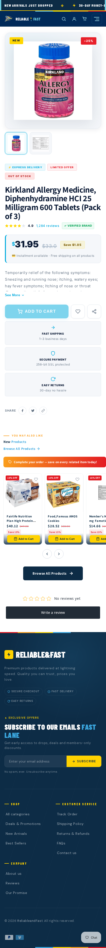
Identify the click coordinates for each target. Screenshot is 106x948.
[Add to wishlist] (78, 311)
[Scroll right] (59, 554)
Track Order (67, 814)
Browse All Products (19, 448)
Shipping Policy (70, 823)
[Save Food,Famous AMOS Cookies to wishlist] (77, 479)
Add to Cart (26, 538)
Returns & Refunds (73, 833)
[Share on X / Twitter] (33, 411)
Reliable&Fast (41, 654)
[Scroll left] (47, 554)
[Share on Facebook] (22, 411)
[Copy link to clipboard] (43, 411)
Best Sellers (16, 843)
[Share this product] (94, 311)
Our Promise (16, 893)
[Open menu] (97, 19)
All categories (18, 814)
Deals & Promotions (23, 823)
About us (14, 873)
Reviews (12, 883)
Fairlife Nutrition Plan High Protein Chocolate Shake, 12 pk (22, 522)
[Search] (64, 19)
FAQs (61, 843)
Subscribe (86, 761)
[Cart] (84, 19)
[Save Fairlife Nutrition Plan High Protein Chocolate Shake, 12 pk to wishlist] (36, 479)
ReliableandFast (30, 921)
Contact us (67, 853)
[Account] (74, 19)
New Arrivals (16, 833)
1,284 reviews (47, 226)
